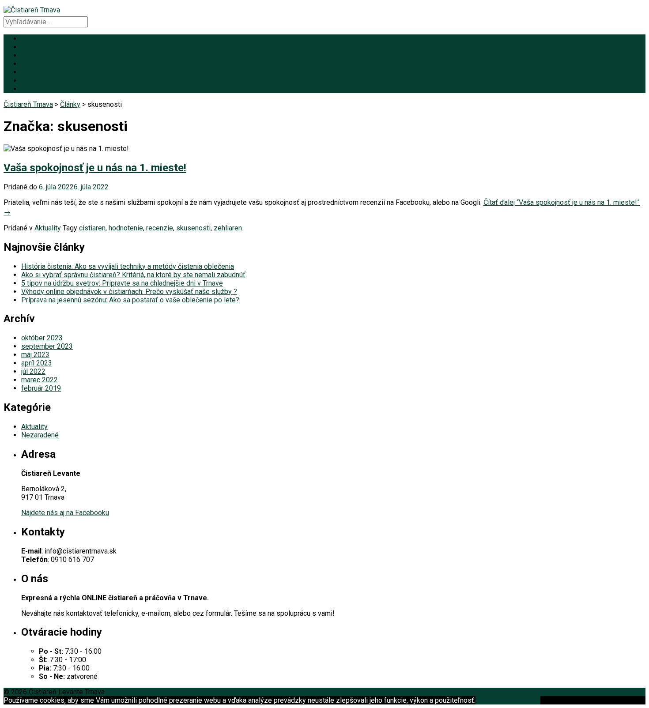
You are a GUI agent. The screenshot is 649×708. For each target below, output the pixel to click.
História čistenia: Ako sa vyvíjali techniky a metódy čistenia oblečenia (127, 266)
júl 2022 (33, 371)
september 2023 (47, 346)
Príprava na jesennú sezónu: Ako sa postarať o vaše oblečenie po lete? (130, 300)
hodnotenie (126, 228)
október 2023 (42, 338)
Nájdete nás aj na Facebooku (65, 512)
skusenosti (193, 228)
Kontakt (33, 89)
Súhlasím (489, 700)
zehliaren (228, 228)
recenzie (159, 228)
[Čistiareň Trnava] (32, 10)
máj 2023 (35, 354)
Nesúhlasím (522, 700)
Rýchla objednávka (49, 38)
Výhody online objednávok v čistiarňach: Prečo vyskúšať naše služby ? (129, 291)
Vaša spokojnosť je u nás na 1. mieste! (95, 168)
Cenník (31, 47)
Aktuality (47, 228)
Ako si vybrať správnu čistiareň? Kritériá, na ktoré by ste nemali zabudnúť (133, 275)
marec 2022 (39, 380)
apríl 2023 (36, 363)
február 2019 (41, 388)
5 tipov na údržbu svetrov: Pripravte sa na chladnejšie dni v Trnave (122, 283)
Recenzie (35, 72)
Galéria (31, 64)
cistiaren (92, 228)
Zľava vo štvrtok (46, 55)
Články (31, 80)
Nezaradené (40, 435)
